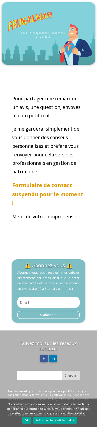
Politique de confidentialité (55, 420)
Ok (27, 420)
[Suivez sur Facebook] (44, 358)
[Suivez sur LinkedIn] (53, 358)
